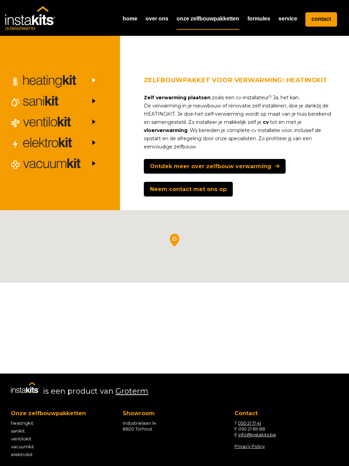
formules (258, 18)
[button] (174, 240)
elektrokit (22, 454)
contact (321, 19)
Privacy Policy (249, 446)
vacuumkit (22, 446)
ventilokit (21, 438)
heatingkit (22, 423)
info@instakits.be (257, 434)
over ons (157, 18)
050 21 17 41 (249, 423)
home (130, 18)
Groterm (132, 391)
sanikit (18, 431)
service (287, 18)
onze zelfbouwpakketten (208, 18)
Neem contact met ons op (188, 189)
